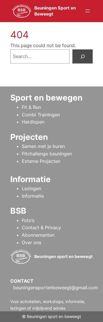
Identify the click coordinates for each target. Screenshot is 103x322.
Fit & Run (31, 107)
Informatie (33, 196)
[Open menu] (87, 10)
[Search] (82, 56)
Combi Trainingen (41, 114)
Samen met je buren (43, 146)
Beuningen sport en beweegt (63, 256)
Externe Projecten (41, 161)
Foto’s (28, 220)
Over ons (31, 242)
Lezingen (31, 188)
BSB (18, 211)
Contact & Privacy (41, 227)
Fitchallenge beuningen (47, 154)
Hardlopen (33, 122)
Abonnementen (38, 235)
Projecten (29, 137)
